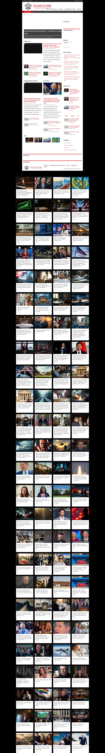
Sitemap (45, 166)
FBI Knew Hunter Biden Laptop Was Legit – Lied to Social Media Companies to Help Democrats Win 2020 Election (33, 100)
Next (60, 25)
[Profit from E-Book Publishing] (26, 119)
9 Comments (55, 125)
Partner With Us (74, 165)
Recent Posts (27, 41)
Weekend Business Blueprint (70, 9)
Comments (72, 116)
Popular (66, 116)
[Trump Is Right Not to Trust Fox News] (66, 133)
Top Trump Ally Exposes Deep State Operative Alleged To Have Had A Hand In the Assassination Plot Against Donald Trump (51, 101)
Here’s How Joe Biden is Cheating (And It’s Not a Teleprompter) (74, 126)
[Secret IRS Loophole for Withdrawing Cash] (45, 130)
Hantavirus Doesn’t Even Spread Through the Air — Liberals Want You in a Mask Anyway (55, 66)
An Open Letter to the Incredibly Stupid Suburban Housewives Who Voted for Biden (74, 120)
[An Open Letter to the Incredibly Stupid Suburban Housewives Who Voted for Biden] (66, 120)
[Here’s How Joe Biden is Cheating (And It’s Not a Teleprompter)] (66, 127)
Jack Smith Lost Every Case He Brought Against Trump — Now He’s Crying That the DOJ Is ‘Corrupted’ (35, 66)
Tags (78, 116)
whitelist (68, 165)
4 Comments (53, 104)
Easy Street (61, 9)
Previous (25, 25)
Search (79, 47)
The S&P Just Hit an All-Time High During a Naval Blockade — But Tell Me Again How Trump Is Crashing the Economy (55, 74)
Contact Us (46, 165)
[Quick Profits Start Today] (26, 125)
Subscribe (79, 9)
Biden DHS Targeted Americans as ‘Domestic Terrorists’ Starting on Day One (54, 123)
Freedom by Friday (53, 9)
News (25, 136)
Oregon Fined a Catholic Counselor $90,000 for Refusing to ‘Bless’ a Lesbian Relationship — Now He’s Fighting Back (50, 11)
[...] (51, 61)
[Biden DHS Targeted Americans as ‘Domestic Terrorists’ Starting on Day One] (45, 122)
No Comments (53, 48)
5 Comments (34, 103)
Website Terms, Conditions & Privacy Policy (57, 165)
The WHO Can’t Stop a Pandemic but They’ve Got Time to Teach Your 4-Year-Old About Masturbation (35, 74)
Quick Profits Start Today (33, 123)
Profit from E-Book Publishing (34, 118)
